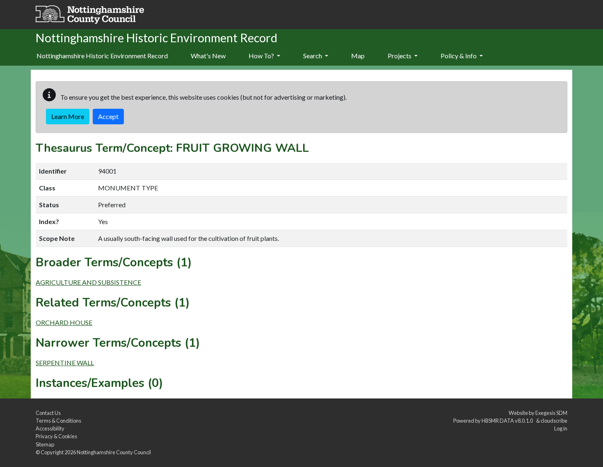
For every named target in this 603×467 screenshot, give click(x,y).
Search (313, 56)
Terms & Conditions (58, 420)
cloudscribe (554, 420)
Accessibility (50, 428)
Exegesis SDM (551, 413)
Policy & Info (459, 56)
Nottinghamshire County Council (114, 452)
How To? (262, 56)
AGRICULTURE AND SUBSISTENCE (88, 282)
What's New (208, 56)
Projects (400, 56)
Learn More (67, 116)
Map (358, 56)
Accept (108, 116)
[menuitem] (208, 56)
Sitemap (45, 444)
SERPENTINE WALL (65, 362)
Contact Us (48, 413)
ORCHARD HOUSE (64, 322)
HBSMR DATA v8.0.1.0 (508, 420)
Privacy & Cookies (56, 436)
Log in (560, 428)
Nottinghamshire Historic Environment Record (102, 56)
